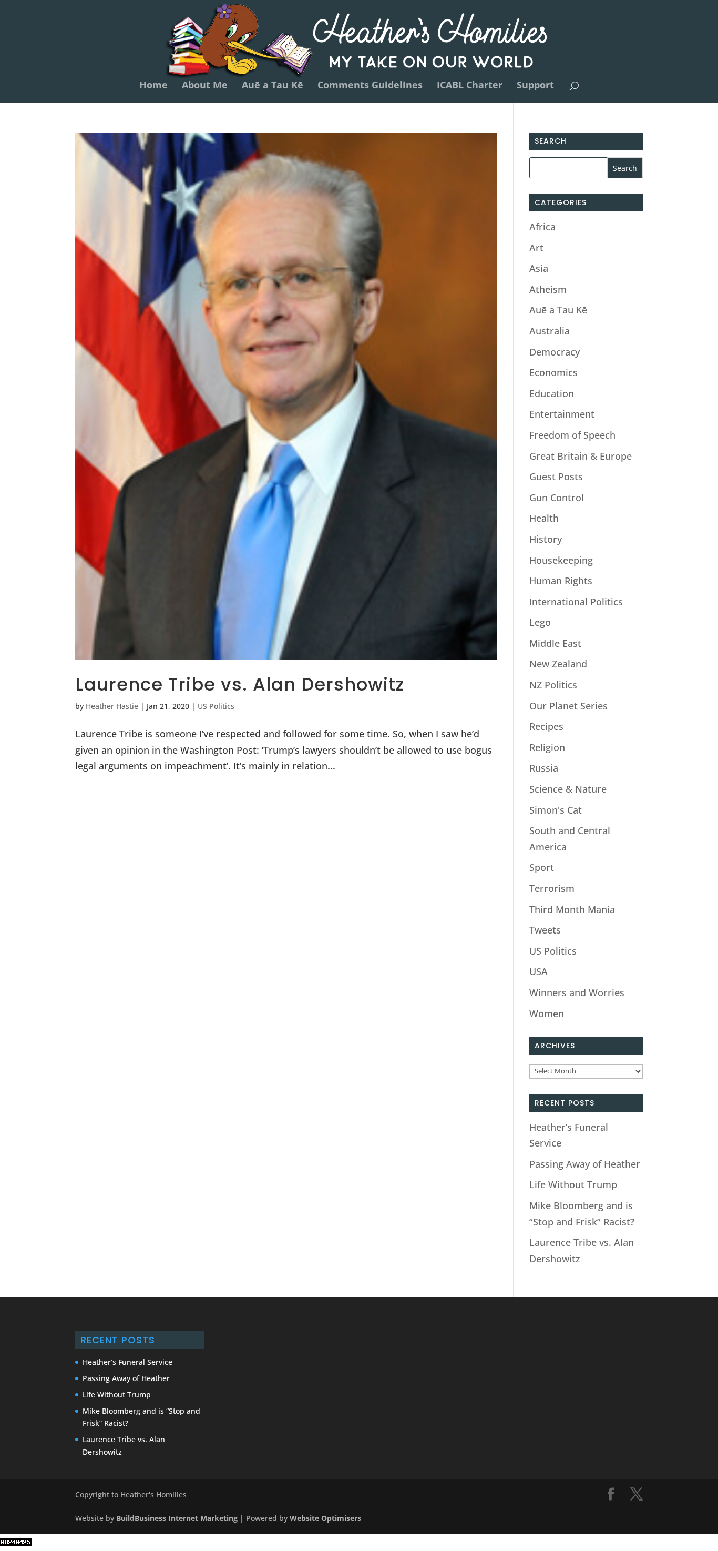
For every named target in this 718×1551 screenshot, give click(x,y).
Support (535, 86)
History (545, 539)
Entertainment (561, 414)
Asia (538, 268)
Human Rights (560, 580)
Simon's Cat (555, 810)
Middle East (555, 643)
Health (544, 518)
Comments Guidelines (370, 86)
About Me (205, 86)
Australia (549, 331)
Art (536, 247)
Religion (547, 747)
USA (538, 971)
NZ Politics (553, 684)
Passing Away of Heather (584, 1164)
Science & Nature (568, 789)
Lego (540, 622)
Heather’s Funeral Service (127, 1362)
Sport (541, 867)
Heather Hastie (112, 706)
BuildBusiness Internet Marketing (177, 1518)
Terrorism (552, 888)
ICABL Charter (469, 86)
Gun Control (556, 497)
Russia (543, 768)
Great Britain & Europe (580, 456)
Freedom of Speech (572, 435)
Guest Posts (556, 476)
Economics (553, 372)
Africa (542, 226)
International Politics (576, 601)
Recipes (546, 726)
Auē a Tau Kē (272, 86)
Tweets (545, 930)
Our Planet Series (568, 706)
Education (551, 393)
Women (546, 1013)
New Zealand (558, 663)
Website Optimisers (326, 1518)
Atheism (548, 289)
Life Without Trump (573, 1184)
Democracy (554, 352)
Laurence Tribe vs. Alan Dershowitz (240, 684)
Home (153, 86)
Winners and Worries (576, 992)
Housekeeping (561, 560)
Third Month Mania (572, 909)
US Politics (216, 706)
